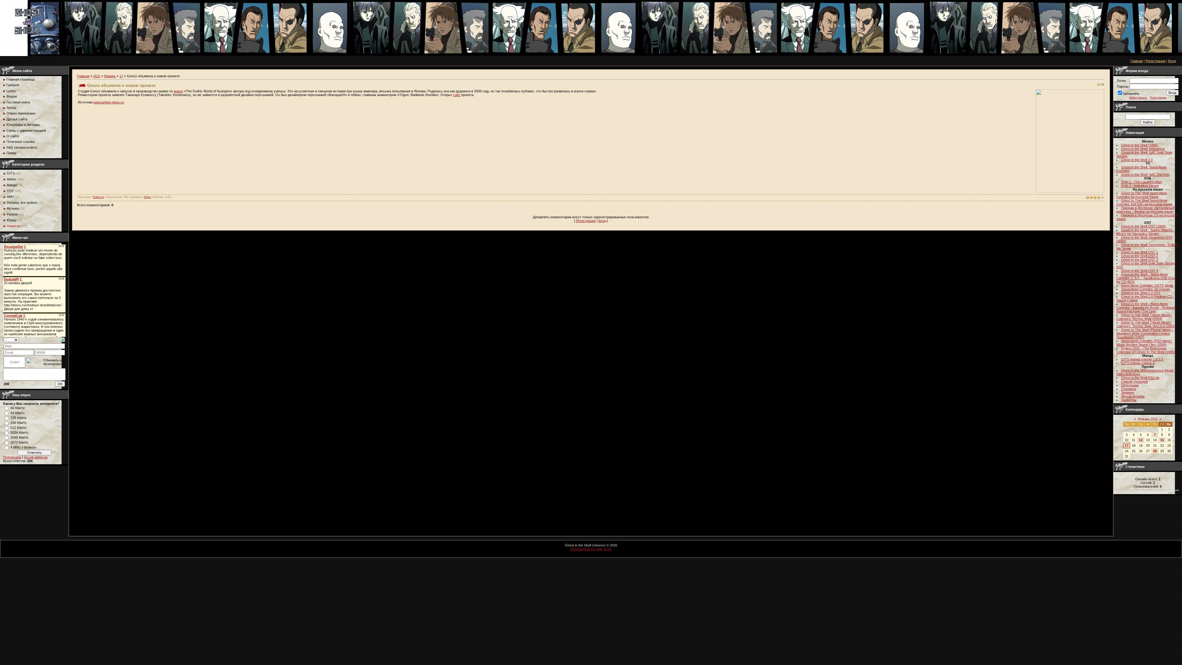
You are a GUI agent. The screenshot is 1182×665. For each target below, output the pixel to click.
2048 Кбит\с (19, 437)
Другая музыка (1132, 396)
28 (1155, 451)
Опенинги (1128, 389)
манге (178, 91)
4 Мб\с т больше (23, 447)
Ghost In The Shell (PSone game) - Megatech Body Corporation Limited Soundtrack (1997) (1144, 333)
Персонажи (1130, 385)
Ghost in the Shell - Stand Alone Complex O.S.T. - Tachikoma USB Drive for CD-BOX (1146, 278)
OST (10, 191)
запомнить (1131, 93)
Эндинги (1127, 392)
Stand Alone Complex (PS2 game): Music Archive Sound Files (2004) (1144, 342)
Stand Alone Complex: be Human (1145, 289)
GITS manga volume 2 (1138, 363)
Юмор (11, 220)
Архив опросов (35, 457)
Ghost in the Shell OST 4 (1139, 270)
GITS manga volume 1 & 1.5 (1142, 359)
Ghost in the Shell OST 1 (1139, 252)
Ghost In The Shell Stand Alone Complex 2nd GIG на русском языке (1144, 202)
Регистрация (1155, 61)
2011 (96, 76)
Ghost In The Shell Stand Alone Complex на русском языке (1141, 195)
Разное (12, 214)
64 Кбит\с (17, 413)
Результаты (12, 457)
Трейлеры (1128, 400)
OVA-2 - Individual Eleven (1140, 185)
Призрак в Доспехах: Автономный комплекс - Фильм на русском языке (1145, 209)
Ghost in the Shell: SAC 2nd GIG (1145, 174)
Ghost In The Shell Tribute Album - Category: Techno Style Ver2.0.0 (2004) (1146, 324)
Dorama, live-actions (22, 202)
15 (1162, 440)
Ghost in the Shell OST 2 (1139, 256)
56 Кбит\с (17, 408)
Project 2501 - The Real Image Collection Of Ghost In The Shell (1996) (1145, 350)
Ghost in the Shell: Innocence (1143, 149)
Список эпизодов (1134, 381)
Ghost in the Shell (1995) (1139, 145)
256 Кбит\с (18, 423)
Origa (147, 197)
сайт (457, 95)
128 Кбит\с (18, 418)
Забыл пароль (1138, 97)
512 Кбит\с (18, 427)
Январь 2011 (1148, 419)
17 (121, 76)
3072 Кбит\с (19, 442)
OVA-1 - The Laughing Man (1141, 182)
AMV (10, 197)
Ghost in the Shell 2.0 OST (1141, 293)
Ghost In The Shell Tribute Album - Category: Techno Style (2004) (1144, 316)
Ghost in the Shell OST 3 (1139, 259)
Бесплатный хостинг (587, 549)
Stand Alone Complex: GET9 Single (1147, 285)
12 (1141, 440)
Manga (12, 185)
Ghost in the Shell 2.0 (1137, 160)
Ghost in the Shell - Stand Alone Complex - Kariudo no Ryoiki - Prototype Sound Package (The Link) (1146, 307)
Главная (1136, 61)
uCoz (608, 549)
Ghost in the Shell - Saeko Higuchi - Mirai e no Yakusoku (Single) (1145, 232)
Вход (1172, 61)
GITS (11, 173)
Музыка (13, 208)
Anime (11, 179)
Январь (110, 76)
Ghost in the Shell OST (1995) (1143, 226)
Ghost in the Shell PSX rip (1140, 378)
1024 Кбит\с (19, 432)
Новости (13, 226)
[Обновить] (63, 339)
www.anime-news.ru (109, 102)
